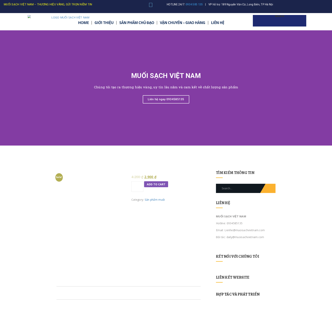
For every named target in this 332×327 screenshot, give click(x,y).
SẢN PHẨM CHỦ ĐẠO (136, 22)
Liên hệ (217, 22)
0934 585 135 (194, 4)
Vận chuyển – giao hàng (182, 22)
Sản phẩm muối (155, 199)
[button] (4, 88)
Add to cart (156, 184)
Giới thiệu (104, 22)
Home (83, 22)
